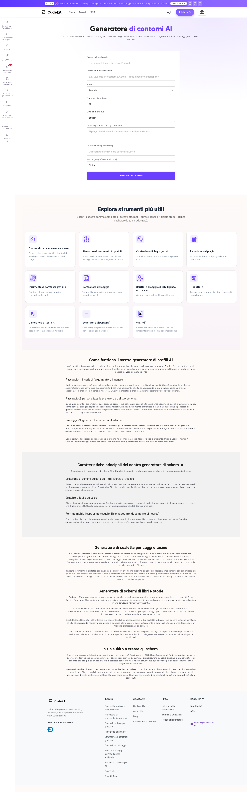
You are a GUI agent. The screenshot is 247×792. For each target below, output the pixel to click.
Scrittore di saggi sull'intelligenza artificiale (113, 754)
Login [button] (169, 12)
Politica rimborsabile (172, 719)
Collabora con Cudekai (144, 721)
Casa (72, 12)
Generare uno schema (131, 175)
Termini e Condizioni (172, 714)
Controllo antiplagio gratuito (115, 725)
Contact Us (139, 706)
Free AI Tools (111, 776)
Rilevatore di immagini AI (116, 764)
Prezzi (82, 12)
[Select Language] (202, 12)
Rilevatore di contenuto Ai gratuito (116, 716)
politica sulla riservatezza (168, 708)
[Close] (244, 3)
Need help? (196, 706)
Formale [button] (93, 90)
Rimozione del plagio (115, 731)
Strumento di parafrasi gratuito (116, 739)
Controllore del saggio (116, 745)
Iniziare (183, 12)
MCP (92, 12)
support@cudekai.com (204, 724)
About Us (138, 711)
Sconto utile (177, 3)
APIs (192, 711)
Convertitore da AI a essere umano (115, 708)
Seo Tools (110, 771)
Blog (135, 716)
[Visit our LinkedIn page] (50, 729)
